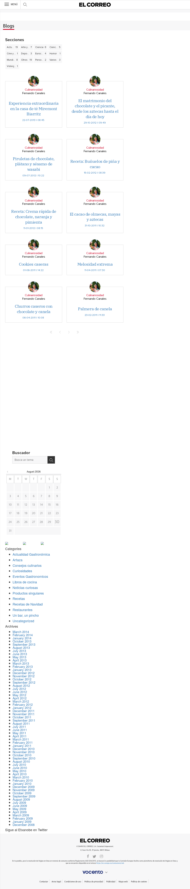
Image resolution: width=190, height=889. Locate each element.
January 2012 (22, 707)
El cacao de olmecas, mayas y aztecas (95, 216)
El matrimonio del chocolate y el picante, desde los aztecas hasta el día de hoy (95, 108)
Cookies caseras (33, 264)
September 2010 (24, 758)
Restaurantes (22, 609)
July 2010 (19, 764)
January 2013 (22, 669)
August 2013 (21, 647)
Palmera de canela (95, 308)
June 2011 (20, 729)
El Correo (95, 840)
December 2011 (24, 710)
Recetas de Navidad (28, 604)
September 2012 (24, 682)
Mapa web (123, 882)
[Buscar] (51, 460)
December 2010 (24, 748)
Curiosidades (22, 570)
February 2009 (23, 818)
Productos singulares (28, 593)
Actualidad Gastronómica (31, 554)
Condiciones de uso (72, 882)
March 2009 (21, 815)
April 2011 (20, 736)
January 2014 (22, 638)
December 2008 (24, 824)
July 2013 (19, 650)
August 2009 (21, 799)
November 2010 (24, 751)
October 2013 (22, 641)
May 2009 (19, 808)
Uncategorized (23, 620)
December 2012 (24, 672)
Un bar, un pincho (26, 615)
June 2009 (20, 805)
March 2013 (21, 663)
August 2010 (21, 761)
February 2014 (23, 634)
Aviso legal (56, 882)
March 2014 (21, 631)
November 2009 (24, 789)
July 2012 (19, 688)
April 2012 (20, 698)
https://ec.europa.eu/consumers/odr (110, 863)
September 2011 (24, 720)
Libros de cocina (25, 581)
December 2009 (24, 786)
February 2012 (23, 704)
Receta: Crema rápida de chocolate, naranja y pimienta (33, 217)
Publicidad (110, 882)
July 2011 (19, 726)
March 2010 (21, 777)
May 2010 (19, 770)
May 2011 (19, 733)
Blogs (8, 26)
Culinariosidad (33, 89)
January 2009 (22, 821)
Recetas (19, 598)
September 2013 (24, 644)
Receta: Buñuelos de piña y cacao (95, 163)
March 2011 (21, 739)
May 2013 (19, 657)
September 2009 (24, 796)
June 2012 (20, 691)
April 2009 (20, 812)
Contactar (44, 882)
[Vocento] (95, 872)
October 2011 (22, 717)
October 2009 (22, 793)
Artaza (17, 559)
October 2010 (22, 755)
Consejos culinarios (27, 565)
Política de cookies (139, 882)
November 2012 (24, 676)
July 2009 (19, 802)
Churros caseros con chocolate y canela (34, 308)
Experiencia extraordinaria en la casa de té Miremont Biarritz (34, 108)
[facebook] (88, 856)
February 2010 (23, 780)
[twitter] (94, 856)
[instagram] (101, 856)
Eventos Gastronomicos (30, 576)
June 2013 (20, 653)
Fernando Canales (33, 93)
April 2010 (20, 774)
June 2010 (20, 767)
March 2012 (21, 701)
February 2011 (23, 742)
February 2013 (23, 666)
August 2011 (21, 723)
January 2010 (22, 783)
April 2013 (20, 660)
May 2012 (19, 695)
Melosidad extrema (95, 264)
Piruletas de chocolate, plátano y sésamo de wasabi (34, 164)
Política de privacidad (93, 882)
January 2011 (22, 745)
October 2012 (22, 679)
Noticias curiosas (25, 587)
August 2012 (21, 685)
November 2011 (24, 714)
